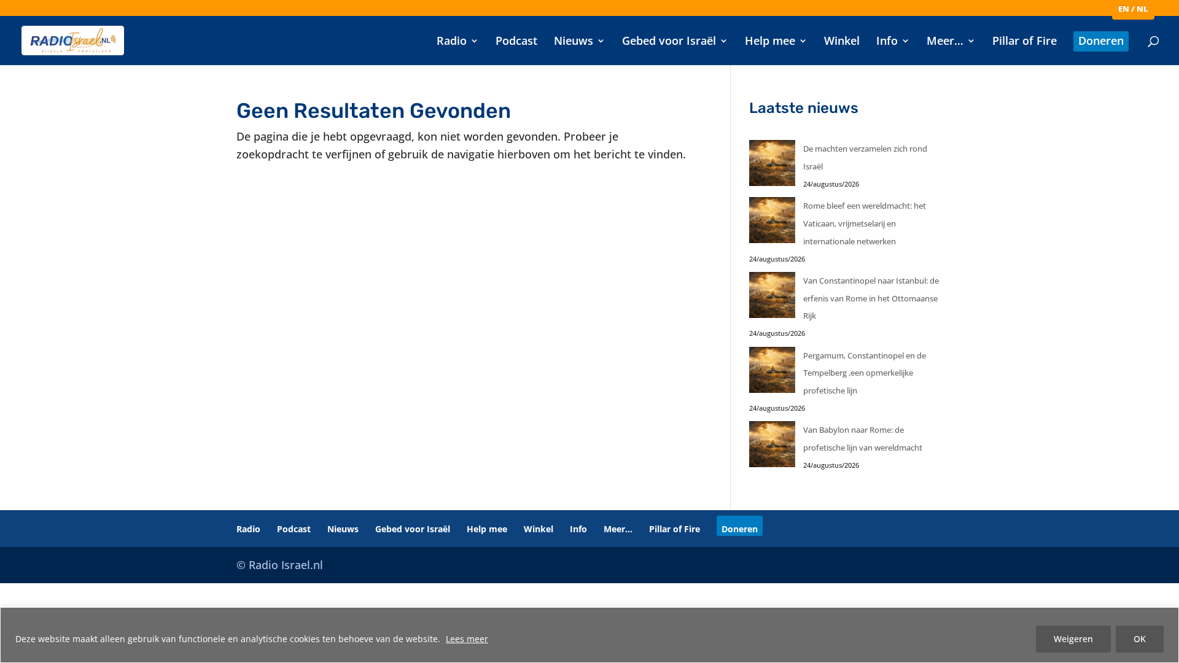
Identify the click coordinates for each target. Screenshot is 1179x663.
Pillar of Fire (1024, 42)
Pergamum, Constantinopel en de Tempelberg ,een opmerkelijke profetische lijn (864, 373)
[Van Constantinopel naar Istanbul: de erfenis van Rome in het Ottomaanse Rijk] (772, 298)
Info (887, 42)
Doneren (1101, 42)
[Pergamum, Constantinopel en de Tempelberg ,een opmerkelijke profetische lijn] (772, 373)
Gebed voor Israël (669, 42)
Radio (452, 42)
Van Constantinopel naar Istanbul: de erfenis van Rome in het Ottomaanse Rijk (871, 298)
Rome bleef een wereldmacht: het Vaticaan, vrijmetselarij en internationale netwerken (864, 223)
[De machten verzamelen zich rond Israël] (772, 166)
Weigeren (1073, 639)
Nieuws (573, 42)
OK (1140, 639)
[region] (589, 635)
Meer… (945, 42)
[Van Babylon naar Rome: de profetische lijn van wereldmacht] (772, 447)
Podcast (516, 42)
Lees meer (467, 639)
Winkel (842, 42)
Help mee (770, 42)
